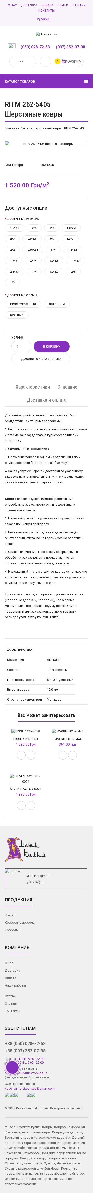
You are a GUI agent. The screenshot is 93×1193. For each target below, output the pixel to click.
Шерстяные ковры (47, 128)
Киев (27, 1163)
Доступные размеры (23, 219)
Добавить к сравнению (41, 359)
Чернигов (64, 1163)
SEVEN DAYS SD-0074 (25, 789)
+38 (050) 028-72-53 (25, 1043)
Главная (11, 128)
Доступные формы (22, 295)
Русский (43, 19)
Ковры (25, 128)
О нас (12, 5)
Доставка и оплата (46, 400)
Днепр (24, 1158)
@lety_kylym (34, 882)
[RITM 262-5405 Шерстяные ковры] (46, 144)
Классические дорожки (52, 1137)
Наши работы (15, 985)
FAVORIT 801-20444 (67, 739)
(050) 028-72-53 (35, 47)
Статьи (62, 5)
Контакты (46, 10)
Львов (37, 1163)
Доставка (29, 5)
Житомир (38, 1158)
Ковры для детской (67, 1132)
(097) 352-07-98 (70, 47)
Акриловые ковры (36, 1132)
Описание (67, 387)
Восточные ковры (19, 1137)
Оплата (47, 5)
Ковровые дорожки (20, 922)
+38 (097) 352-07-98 (25, 1050)
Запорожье (55, 1158)
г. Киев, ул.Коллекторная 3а (26, 1073)
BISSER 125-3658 (25, 739)
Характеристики (33, 387)
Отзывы (78, 5)
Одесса (49, 1163)
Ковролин (12, 930)
